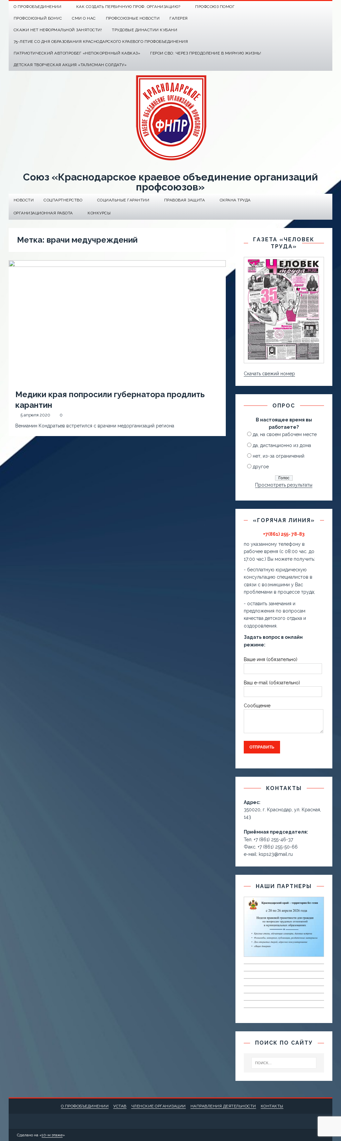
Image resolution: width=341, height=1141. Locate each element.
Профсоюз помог (214, 6)
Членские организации (158, 1106)
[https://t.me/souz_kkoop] (313, 7)
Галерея (179, 18)
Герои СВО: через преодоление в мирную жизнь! (205, 53)
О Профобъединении (38, 6)
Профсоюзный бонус (38, 18)
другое (261, 466)
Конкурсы (99, 213)
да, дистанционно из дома (282, 445)
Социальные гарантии (123, 200)
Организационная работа (43, 213)
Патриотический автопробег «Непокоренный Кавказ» (77, 53)
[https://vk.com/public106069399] (326, 7)
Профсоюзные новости (133, 18)
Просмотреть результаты (283, 485)
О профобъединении (85, 1106)
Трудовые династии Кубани (144, 30)
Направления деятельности (223, 1106)
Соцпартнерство (63, 200)
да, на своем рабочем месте (285, 434)
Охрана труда (235, 200)
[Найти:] (284, 1063)
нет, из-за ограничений (278, 456)
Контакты (272, 1106)
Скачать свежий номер (269, 373)
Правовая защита (184, 200)
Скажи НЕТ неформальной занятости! (58, 30)
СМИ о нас (84, 18)
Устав (120, 1106)
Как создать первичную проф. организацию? (128, 6)
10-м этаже (52, 1135)
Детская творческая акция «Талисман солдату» (70, 64)
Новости (24, 200)
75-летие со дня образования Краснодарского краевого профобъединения (101, 41)
